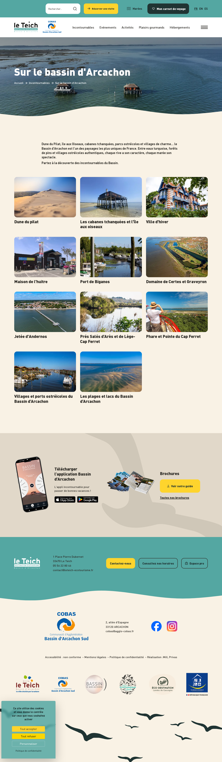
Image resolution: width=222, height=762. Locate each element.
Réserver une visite (103, 8)
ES (206, 8)
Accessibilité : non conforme (63, 657)
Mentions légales (95, 657)
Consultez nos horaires (158, 563)
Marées (137, 8)
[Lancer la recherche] (75, 9)
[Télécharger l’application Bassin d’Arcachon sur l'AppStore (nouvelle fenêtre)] (64, 502)
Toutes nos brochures (174, 497)
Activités (128, 27)
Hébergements (180, 27)
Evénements (107, 27)
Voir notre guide (182, 486)
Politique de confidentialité (127, 657)
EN (201, 8)
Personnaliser (28, 743)
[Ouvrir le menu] (204, 27)
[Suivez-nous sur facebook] (156, 630)
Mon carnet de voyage (171, 9)
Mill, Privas (170, 657)
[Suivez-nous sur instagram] (172, 630)
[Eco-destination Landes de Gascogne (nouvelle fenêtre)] (162, 684)
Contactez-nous (120, 563)
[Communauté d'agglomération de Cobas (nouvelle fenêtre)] (52, 27)
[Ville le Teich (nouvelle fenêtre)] (27, 684)
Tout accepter (28, 729)
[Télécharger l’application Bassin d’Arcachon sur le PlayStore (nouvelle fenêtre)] (87, 502)
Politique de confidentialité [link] (28, 750)
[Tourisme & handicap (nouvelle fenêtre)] (197, 684)
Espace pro (197, 563)
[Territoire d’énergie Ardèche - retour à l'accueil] (26, 27)
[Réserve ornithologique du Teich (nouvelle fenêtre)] (127, 684)
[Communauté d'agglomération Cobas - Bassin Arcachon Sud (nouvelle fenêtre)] (63, 684)
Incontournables (83, 27)
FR (196, 8)
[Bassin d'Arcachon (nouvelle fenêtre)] (95, 684)
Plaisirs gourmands (151, 27)
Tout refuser (28, 736)
